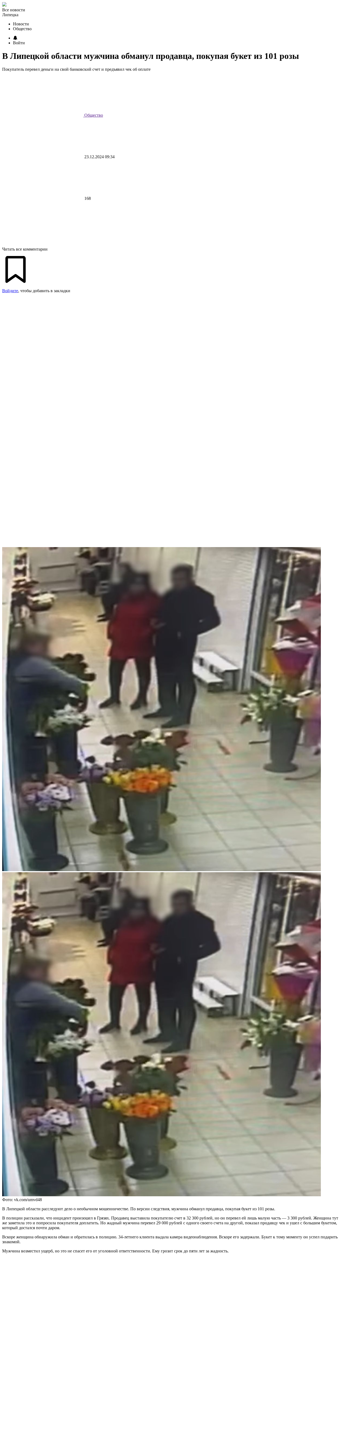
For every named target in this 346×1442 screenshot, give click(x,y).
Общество (93, 115)
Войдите (10, 290)
